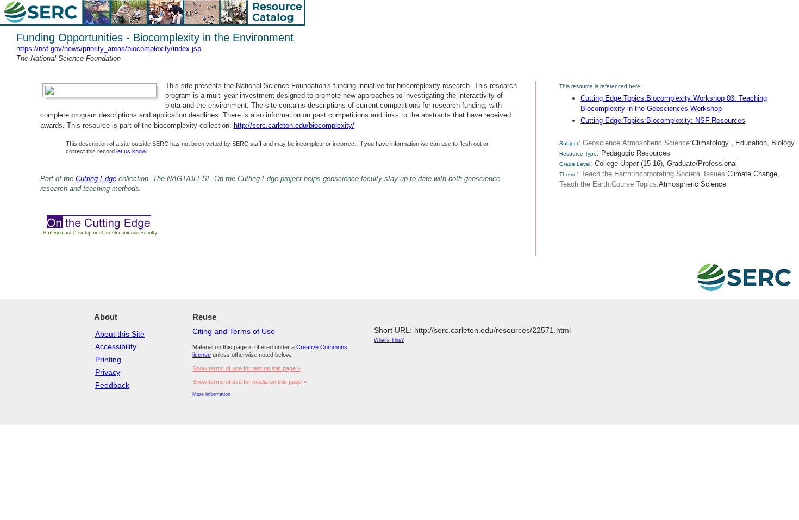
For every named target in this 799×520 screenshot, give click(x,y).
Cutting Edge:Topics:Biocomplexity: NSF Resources (662, 120)
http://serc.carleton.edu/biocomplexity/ (294, 125)
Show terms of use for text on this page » (246, 368)
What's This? (389, 340)
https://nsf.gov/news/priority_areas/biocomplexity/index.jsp (108, 49)
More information (211, 394)
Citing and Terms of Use (233, 331)
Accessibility (115, 346)
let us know (131, 151)
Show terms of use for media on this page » (249, 382)
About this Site (120, 334)
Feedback (112, 385)
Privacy (107, 372)
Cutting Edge (96, 179)
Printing (108, 359)
